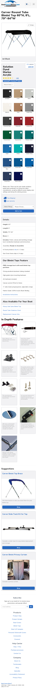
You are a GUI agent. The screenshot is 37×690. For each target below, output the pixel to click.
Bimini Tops (17, 626)
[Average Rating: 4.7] (8, 78)
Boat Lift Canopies (17, 629)
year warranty (11, 201)
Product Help (17, 616)
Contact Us (17, 653)
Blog (17, 668)
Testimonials (17, 664)
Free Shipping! (11, 198)
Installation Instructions (10, 295)
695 (17, 78)
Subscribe (17, 671)
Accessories (17, 636)
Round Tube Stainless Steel (12, 310)
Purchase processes (17, 650)
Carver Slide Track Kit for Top (14, 514)
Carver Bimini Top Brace (12, 473)
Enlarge (32, 25)
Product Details (17, 619)
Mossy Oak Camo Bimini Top (12, 306)
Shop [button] (18, 507)
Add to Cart (18, 211)
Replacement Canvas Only (11, 314)
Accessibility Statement (17, 674)
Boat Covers (17, 623)
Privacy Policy (17, 678)
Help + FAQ (17, 647)
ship (15, 250)
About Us (17, 661)
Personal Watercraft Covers (17, 633)
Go (31, 607)
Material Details (8, 84)
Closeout (17, 639)
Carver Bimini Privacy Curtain (14, 554)
